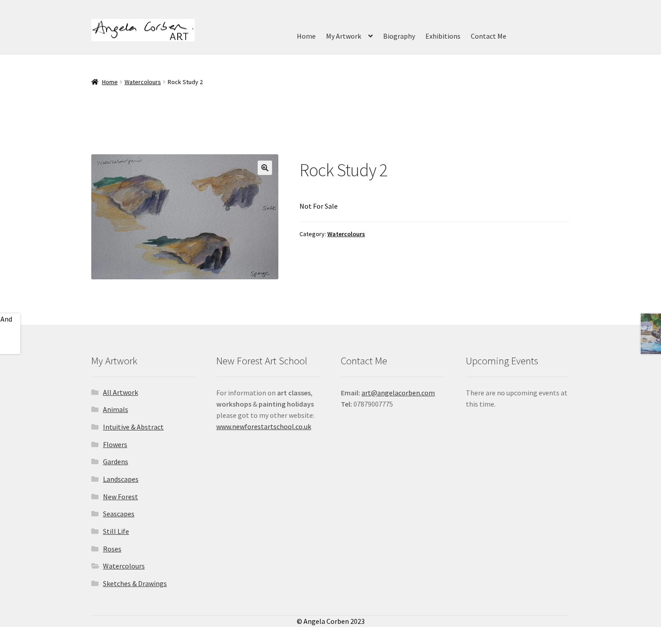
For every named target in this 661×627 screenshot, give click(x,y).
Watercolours (143, 82)
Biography (399, 35)
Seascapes (118, 513)
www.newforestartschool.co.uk (263, 426)
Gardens (115, 461)
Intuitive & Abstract (133, 426)
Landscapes (120, 479)
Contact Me (488, 35)
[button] (265, 168)
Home (306, 35)
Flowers (115, 444)
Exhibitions (442, 35)
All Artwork (120, 392)
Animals (115, 409)
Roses (112, 548)
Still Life (116, 531)
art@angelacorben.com (398, 392)
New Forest (120, 496)
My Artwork (343, 35)
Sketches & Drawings (135, 583)
